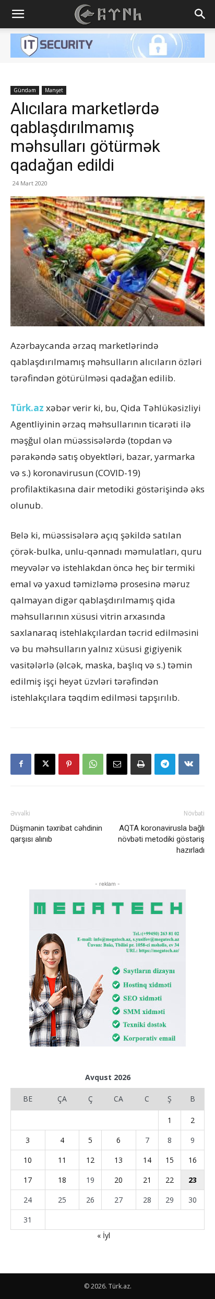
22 (169, 1180)
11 (62, 1160)
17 (27, 1180)
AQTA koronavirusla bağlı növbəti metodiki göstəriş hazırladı (161, 839)
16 (192, 1160)
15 (169, 1160)
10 (27, 1160)
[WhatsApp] (92, 764)
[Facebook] (20, 764)
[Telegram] (164, 764)
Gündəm (25, 90)
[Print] (140, 764)
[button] (17, 14)
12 (90, 1160)
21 (147, 1180)
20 (118, 1180)
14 (147, 1160)
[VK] (188, 764)
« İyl (103, 1235)
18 (62, 1180)
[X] (44, 764)
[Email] (116, 764)
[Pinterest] (68, 764)
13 (118, 1160)
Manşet (54, 90)
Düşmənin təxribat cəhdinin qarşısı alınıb (56, 833)
